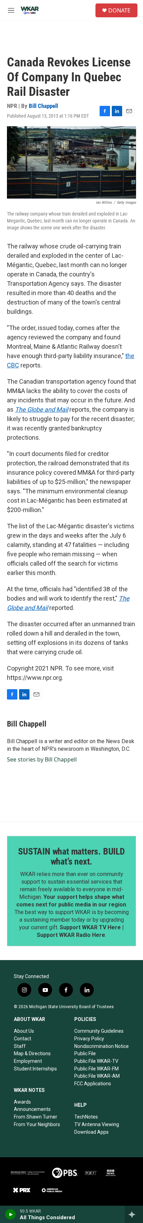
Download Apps (91, 1132)
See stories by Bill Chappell (42, 759)
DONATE (119, 10)
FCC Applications (92, 1083)
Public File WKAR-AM (97, 1076)
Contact (22, 1038)
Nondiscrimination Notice (101, 1046)
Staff (20, 1046)
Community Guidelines (99, 1031)
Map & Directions (32, 1053)
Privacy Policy (89, 1038)
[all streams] (134, 1214)
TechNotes (86, 1117)
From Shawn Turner (35, 1117)
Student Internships (35, 1068)
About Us (24, 1031)
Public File (85, 1053)
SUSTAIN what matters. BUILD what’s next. (71, 856)
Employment (28, 1061)
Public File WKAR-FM (96, 1068)
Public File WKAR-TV (96, 1061)
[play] (10, 1214)
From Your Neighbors (37, 1124)
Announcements (32, 1109)
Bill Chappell (43, 105)
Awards (22, 1102)
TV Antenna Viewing (96, 1124)
